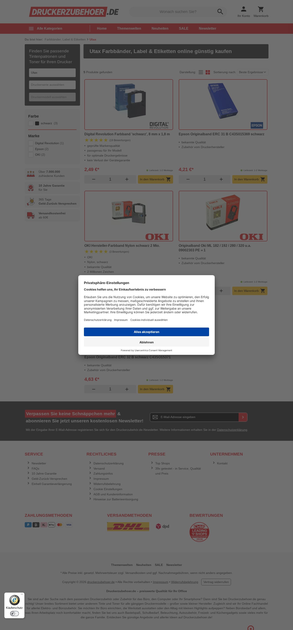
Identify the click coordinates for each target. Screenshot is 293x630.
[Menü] (22, 595)
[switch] (14, 613)
